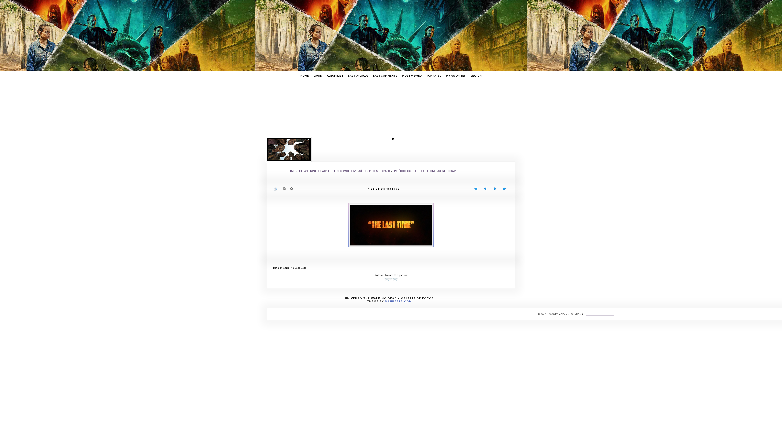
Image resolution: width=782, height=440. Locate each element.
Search (461, 76)
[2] (388, 255)
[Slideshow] (291, 168)
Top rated (426, 76)
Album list (343, 76)
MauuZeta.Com (398, 277)
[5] (396, 255)
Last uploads (363, 76)
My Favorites (444, 76)
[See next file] (496, 169)
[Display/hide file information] (284, 168)
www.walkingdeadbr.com (600, 290)
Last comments (385, 76)
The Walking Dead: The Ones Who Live (327, 151)
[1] (385, 255)
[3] (391, 255)
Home (319, 76)
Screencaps (448, 151)
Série (363, 151)
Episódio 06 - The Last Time (414, 151)
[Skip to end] (505, 169)
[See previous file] (486, 169)
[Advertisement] (122, 109)
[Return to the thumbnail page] (276, 169)
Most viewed (407, 76)
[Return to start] (476, 169)
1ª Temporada (380, 151)
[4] (393, 255)
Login (329, 76)
